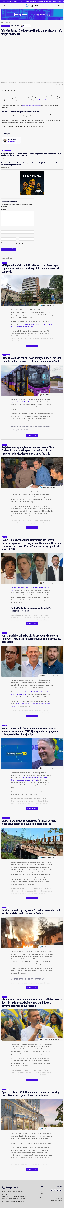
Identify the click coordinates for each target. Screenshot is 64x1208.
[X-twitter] (51, 1190)
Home (2, 22)
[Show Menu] (4, 5)
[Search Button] (59, 5)
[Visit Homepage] (31, 5)
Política (4, 262)
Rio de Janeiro (6, 355)
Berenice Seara (7, 22)
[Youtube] (57, 1190)
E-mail (2, 236)
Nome (2, 229)
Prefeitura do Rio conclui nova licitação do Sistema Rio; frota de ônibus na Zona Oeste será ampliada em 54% (30, 164)
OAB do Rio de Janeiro (44, 100)
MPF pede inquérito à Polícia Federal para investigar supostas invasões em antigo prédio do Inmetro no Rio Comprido (31, 155)
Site (19, 236)
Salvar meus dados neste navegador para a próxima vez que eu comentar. (17, 243)
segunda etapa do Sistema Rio (20, 402)
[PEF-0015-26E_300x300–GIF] (32, 183)
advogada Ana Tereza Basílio (31, 105)
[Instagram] (54, 1190)
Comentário (4, 209)
